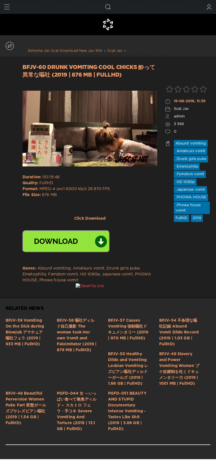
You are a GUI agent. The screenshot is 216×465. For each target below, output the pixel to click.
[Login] (209, 7)
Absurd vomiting (191, 143)
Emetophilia (187, 166)
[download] (66, 241)
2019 (197, 218)
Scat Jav (181, 108)
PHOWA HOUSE (191, 197)
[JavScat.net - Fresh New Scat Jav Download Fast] (108, 24)
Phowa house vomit (188, 208)
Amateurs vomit (191, 151)
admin (179, 116)
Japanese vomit (190, 189)
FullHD (182, 218)
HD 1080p (185, 182)
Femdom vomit (190, 174)
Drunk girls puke (191, 159)
